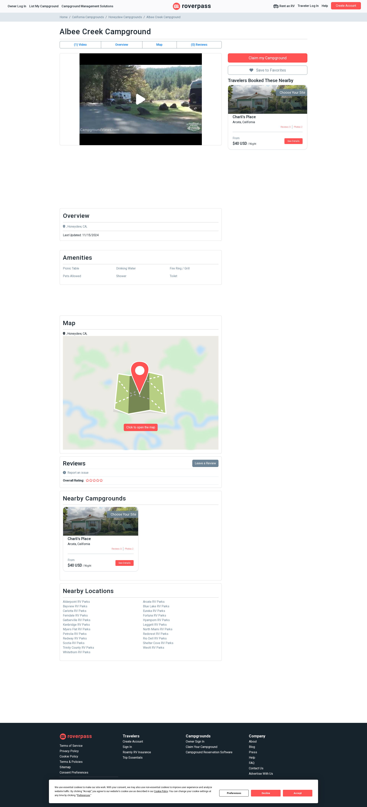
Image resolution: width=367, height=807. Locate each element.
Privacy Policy (69, 751)
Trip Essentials (133, 757)
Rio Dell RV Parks (155, 638)
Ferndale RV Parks (75, 615)
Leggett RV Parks (155, 624)
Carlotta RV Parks (74, 611)
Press (253, 752)
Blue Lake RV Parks (156, 606)
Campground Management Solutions (87, 6)
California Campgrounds (88, 17)
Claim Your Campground (201, 747)
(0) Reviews (199, 44)
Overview (121, 44)
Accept (298, 793)
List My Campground (43, 6)
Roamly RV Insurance (137, 752)
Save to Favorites (270, 70)
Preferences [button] (83, 795)
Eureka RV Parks (154, 611)
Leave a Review (205, 463)
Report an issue (78, 472)
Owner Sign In (195, 741)
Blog (252, 747)
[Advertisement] (141, 177)
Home (64, 17)
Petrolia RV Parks (75, 634)
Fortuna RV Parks (154, 615)
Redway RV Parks (75, 638)
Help (325, 6)
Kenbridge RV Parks (76, 624)
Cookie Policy (69, 756)
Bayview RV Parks (75, 606)
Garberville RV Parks (76, 620)
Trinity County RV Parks (78, 647)
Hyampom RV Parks (156, 620)
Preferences (234, 793)
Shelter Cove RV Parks (158, 643)
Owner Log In (17, 6)
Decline (266, 793)
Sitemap (65, 767)
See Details (293, 141)
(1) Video (80, 44)
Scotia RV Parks (73, 643)
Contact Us (256, 768)
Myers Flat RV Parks (76, 629)
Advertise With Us (261, 773)
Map (159, 44)
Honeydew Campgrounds (125, 17)
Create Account (346, 5)
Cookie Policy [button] (161, 791)
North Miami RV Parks (157, 629)
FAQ (251, 763)
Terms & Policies (71, 762)
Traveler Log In (308, 6)
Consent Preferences (74, 772)
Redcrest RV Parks (155, 634)
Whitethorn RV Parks (76, 652)
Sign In (127, 747)
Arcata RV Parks (154, 602)
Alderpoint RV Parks (76, 602)
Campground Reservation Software (209, 752)
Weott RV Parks (153, 647)
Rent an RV (287, 6)
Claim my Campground (268, 58)
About (253, 741)
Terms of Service (71, 746)
